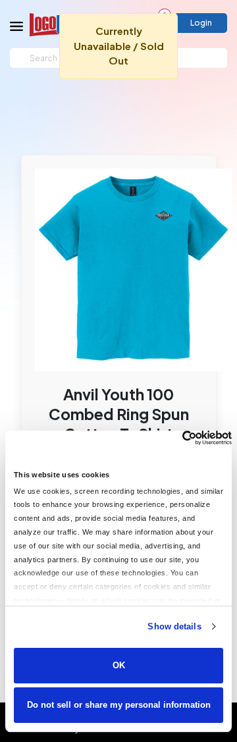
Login (201, 23)
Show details (174, 626)
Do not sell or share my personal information (119, 705)
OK (119, 665)
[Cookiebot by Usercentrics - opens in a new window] (175, 438)
